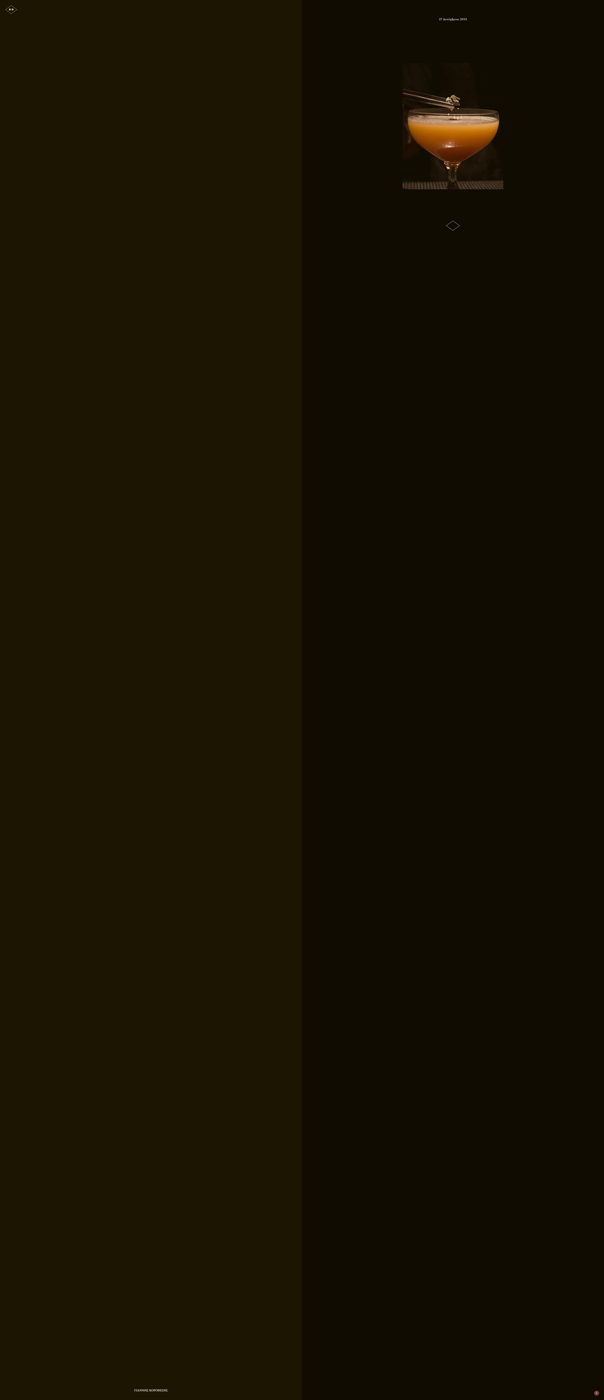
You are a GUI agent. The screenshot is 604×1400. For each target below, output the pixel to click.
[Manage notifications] (596, 1393)
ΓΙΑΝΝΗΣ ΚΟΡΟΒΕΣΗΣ (151, 1390)
